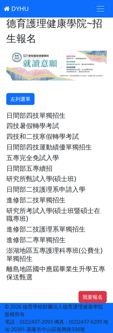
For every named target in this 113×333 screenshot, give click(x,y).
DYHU (19, 8)
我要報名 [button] (93, 297)
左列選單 (20, 99)
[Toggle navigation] (100, 9)
